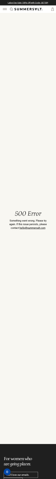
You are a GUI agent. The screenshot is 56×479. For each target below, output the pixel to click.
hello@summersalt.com (32, 227)
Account (52, 9)
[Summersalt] (28, 9)
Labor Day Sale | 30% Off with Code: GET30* (28, 3)
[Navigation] (5, 9)
